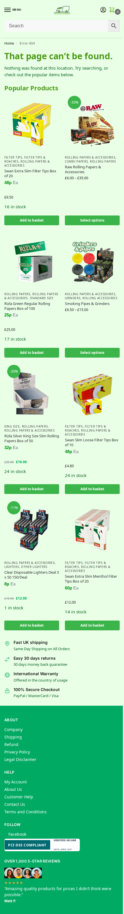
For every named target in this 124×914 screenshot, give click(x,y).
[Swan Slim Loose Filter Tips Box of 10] (92, 393)
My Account (15, 782)
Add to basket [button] (32, 220)
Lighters (11, 567)
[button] (113, 10)
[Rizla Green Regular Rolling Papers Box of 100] (31, 261)
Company (13, 729)
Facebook (17, 834)
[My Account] (103, 10)
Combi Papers (76, 161)
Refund (11, 744)
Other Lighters (34, 567)
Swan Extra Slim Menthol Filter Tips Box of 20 (91, 579)
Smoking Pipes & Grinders (87, 303)
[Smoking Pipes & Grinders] (92, 261)
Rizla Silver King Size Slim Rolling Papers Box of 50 (31, 438)
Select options (92, 220)
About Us (13, 789)
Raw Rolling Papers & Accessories (83, 169)
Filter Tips (13, 157)
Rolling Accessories (99, 298)
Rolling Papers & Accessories (90, 157)
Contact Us (14, 804)
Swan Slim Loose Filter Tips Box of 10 (91, 442)
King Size (12, 426)
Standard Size (42, 298)
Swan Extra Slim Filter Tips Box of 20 (30, 173)
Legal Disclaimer (20, 759)
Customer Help (18, 796)
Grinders (72, 298)
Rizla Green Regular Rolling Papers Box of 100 (27, 306)
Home (9, 43)
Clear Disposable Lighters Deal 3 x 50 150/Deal (31, 575)
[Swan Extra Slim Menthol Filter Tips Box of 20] (92, 530)
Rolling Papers (103, 161)
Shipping (13, 737)
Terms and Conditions (25, 811)
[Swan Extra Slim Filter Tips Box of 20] (31, 124)
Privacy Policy (17, 752)
